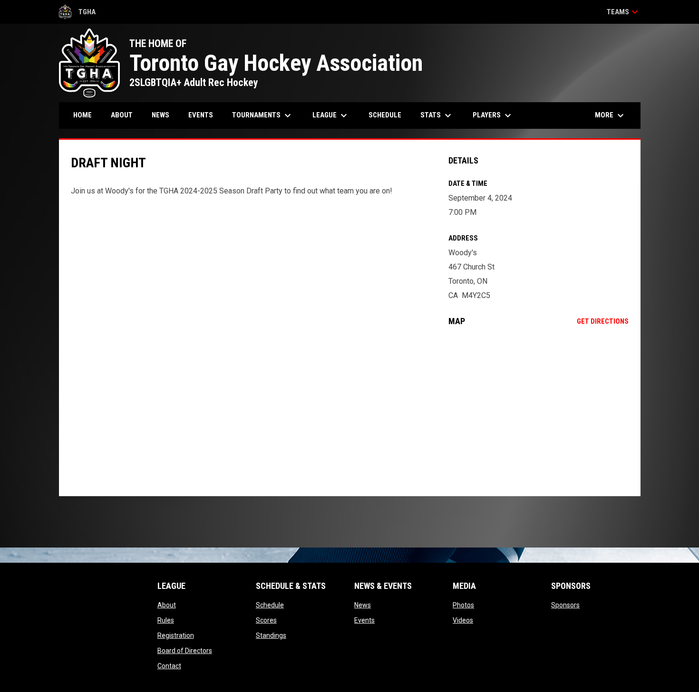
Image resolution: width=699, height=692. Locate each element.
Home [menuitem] (82, 115)
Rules (165, 620)
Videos (463, 620)
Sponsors (565, 605)
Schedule (270, 605)
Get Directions (603, 321)
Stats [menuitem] (437, 115)
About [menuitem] (122, 115)
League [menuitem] (331, 115)
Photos (463, 605)
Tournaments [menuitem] (262, 115)
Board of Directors (184, 650)
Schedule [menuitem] (385, 115)
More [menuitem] (610, 115)
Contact (169, 666)
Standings (271, 635)
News (362, 605)
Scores (266, 620)
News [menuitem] (160, 115)
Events (364, 620)
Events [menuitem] (200, 115)
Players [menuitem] (493, 115)
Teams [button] (624, 12)
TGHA (77, 13)
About (166, 605)
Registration (175, 635)
